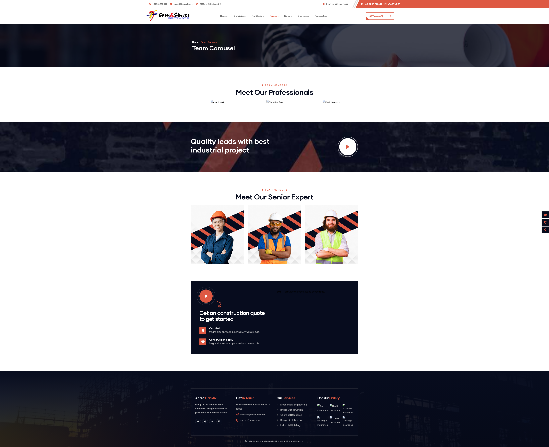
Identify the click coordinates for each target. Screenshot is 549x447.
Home (195, 42)
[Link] (347, 146)
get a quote (376, 16)
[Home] (168, 15)
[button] (358, 104)
